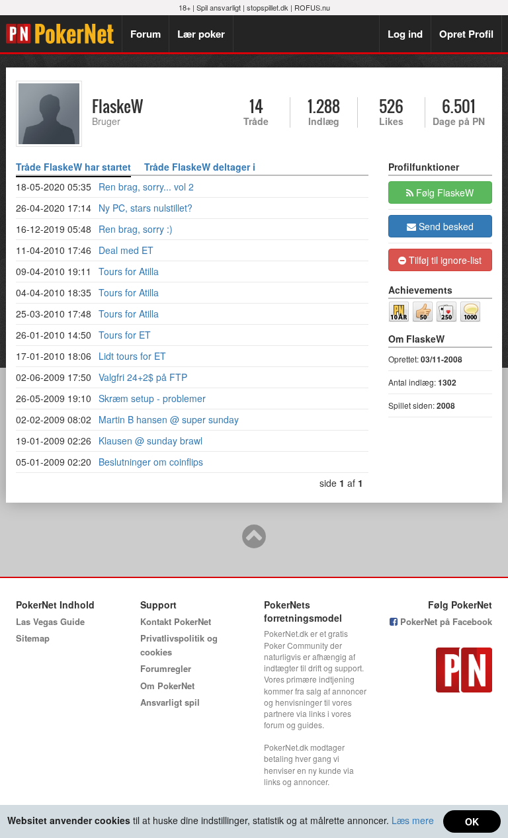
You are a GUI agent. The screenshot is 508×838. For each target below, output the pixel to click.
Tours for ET (125, 334)
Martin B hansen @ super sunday (169, 419)
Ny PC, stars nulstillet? (145, 207)
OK (472, 821)
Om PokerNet (167, 685)
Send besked (445, 226)
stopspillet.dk (267, 7)
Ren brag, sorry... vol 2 (146, 186)
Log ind (405, 33)
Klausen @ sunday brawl (150, 440)
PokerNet (64, 33)
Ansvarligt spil (170, 702)
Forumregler (165, 668)
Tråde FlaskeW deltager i (199, 166)
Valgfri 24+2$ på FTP (143, 377)
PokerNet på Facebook (445, 621)
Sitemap (33, 638)
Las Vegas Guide (50, 621)
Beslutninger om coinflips (151, 461)
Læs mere (413, 820)
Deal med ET (126, 250)
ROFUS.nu (312, 7)
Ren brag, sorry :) (136, 228)
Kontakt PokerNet (175, 621)
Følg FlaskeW (443, 192)
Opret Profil (466, 33)
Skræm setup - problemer (152, 398)
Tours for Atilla (129, 271)
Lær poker (201, 33)
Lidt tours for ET (132, 355)
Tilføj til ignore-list (444, 260)
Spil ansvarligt (218, 7)
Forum (145, 33)
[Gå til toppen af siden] (254, 542)
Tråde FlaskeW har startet (73, 166)
